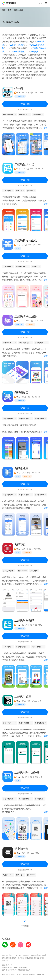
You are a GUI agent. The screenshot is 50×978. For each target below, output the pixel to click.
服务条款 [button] (26, 955)
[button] (9, 3)
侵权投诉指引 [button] (38, 958)
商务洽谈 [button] (34, 955)
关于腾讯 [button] (5, 955)
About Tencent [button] (15, 955)
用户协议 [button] (5, 960)
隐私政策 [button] (28, 958)
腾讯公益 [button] (5, 958)
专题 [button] (9, 10)
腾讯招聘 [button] (41, 955)
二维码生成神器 (17, 51)
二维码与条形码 (17, 45)
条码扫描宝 (35, 51)
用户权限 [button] (21, 958)
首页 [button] (3, 10)
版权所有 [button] (13, 958)
